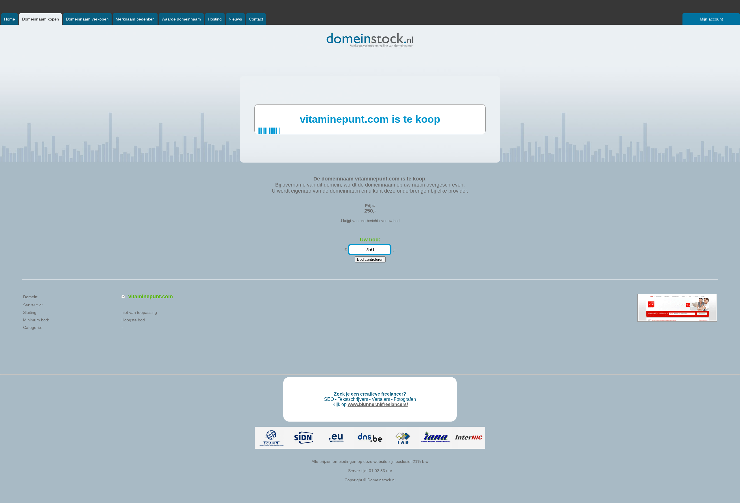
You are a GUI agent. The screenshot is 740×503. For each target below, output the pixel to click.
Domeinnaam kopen (40, 19)
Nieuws (235, 19)
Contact (256, 19)
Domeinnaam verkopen (87, 19)
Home (9, 19)
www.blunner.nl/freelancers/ (378, 404)
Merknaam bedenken (135, 19)
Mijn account (711, 19)
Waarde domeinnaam (181, 19)
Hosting (215, 19)
